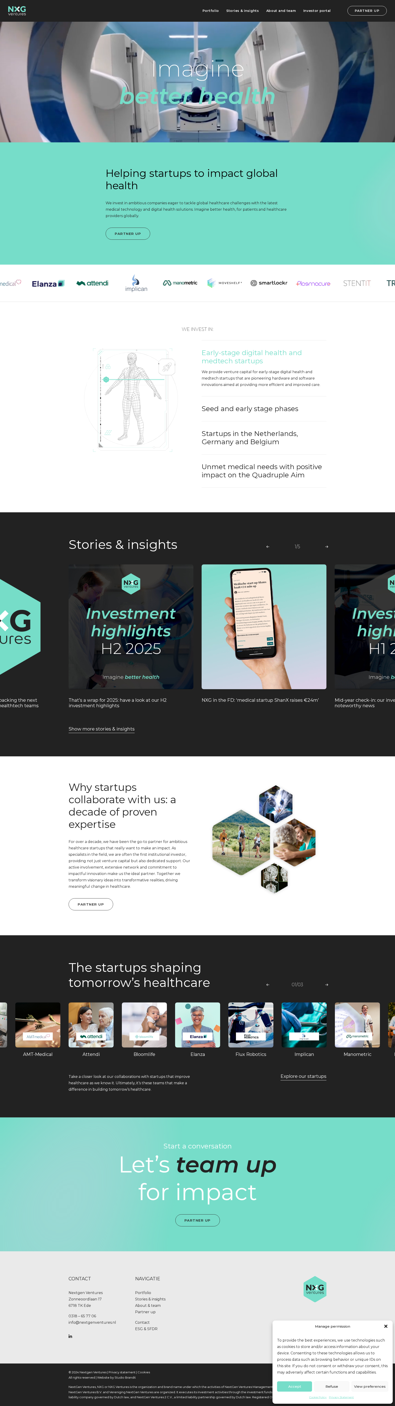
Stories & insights (242, 11)
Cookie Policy (318, 1397)
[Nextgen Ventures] (17, 10)
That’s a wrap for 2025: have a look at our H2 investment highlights (118, 702)
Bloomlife (144, 1054)
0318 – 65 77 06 (82, 1316)
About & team (148, 1305)
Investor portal (317, 11)
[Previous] (268, 546)
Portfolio (211, 11)
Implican (304, 1054)
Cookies (144, 1372)
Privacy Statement (341, 1397)
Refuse (332, 1386)
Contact (142, 1322)
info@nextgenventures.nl (92, 1322)
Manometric (357, 1054)
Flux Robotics (250, 1054)
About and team (281, 11)
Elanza (197, 1054)
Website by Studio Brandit (116, 1377)
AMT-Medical (38, 1054)
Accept (294, 1386)
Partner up (145, 1312)
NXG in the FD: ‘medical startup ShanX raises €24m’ (260, 700)
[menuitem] (210, 10)
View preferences (370, 1386)
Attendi (91, 1054)
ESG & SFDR (146, 1329)
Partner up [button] (128, 233)
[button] (386, 1326)
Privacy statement (122, 1372)
